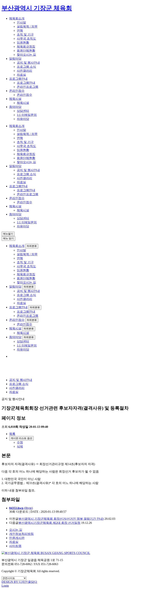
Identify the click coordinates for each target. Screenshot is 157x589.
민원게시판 (17, 537)
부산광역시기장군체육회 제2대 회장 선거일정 (49, 522)
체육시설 (15, 98)
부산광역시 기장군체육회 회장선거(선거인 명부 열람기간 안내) (61, 518)
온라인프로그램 (27, 86)
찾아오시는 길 (26, 54)
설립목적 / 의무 (27, 26)
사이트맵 (15, 546)
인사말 (21, 22)
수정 (20, 442)
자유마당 (23, 118)
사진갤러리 (24, 70)
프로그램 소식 (26, 66)
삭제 (20, 446)
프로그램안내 (18, 78)
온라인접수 (17, 90)
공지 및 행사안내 (28, 62)
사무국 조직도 (26, 38)
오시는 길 (15, 529)
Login (5, 585)
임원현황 (23, 42)
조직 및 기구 (25, 34)
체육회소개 (17, 18)
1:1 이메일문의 (27, 114)
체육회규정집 (26, 46)
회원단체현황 (26, 50)
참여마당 (15, 106)
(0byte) (21, 508)
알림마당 (15, 58)
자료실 (21, 74)
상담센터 (23, 110)
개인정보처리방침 (21, 533)
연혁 (20, 30)
